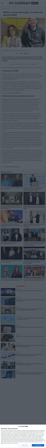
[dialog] (23, 436)
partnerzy (39, 434)
